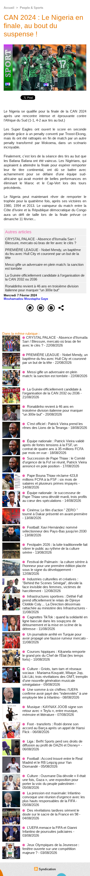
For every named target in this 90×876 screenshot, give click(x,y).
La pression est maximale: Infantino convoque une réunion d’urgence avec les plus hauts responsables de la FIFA (53, 797)
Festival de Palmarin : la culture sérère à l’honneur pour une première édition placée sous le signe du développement (54, 566)
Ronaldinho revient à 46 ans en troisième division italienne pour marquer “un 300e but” (41, 288)
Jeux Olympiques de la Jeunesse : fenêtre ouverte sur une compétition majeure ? (50, 849)
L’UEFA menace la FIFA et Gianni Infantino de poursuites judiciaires (49, 829)
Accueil (9, 7)
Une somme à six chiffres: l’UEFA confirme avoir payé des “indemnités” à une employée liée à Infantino (54, 693)
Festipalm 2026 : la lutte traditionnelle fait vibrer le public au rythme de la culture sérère (54, 548)
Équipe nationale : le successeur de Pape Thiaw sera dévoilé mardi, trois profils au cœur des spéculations (54, 497)
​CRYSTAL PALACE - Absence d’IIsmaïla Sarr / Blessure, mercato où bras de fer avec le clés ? (40, 241)
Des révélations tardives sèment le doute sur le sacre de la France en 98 (50, 812)
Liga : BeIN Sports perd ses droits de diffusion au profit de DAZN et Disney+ (52, 743)
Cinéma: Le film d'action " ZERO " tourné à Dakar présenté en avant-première (54, 512)
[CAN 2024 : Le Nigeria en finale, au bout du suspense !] (45, 46)
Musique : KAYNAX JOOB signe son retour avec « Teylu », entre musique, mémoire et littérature (52, 711)
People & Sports (31, 7)
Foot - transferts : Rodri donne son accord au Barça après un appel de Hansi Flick (53, 728)
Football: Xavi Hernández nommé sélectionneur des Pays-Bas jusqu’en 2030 (54, 529)
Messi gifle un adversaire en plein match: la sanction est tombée (49, 374)
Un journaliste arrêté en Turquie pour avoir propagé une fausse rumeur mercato (54, 636)
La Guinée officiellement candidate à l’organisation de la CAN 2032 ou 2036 (51, 391)
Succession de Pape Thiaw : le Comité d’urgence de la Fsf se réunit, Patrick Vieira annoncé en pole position (54, 462)
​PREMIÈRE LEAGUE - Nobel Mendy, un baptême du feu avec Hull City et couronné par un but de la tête (43, 254)
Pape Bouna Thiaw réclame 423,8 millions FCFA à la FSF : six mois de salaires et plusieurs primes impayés (50, 479)
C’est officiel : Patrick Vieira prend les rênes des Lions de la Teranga (52, 426)
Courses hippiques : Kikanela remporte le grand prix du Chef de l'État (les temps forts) (53, 655)
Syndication (47, 869)
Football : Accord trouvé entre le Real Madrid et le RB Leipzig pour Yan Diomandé (52, 762)
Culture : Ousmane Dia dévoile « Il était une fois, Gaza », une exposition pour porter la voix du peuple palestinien (54, 780)
